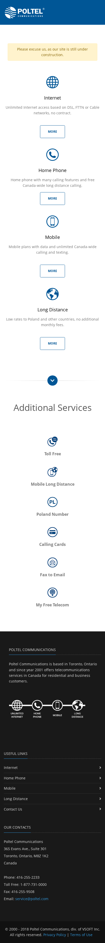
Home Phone (14, 778)
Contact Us (13, 809)
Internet (11, 767)
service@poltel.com (31, 898)
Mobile (10, 788)
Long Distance (16, 798)
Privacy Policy (54, 934)
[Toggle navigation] (98, 7)
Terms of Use (81, 934)
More (52, 131)
